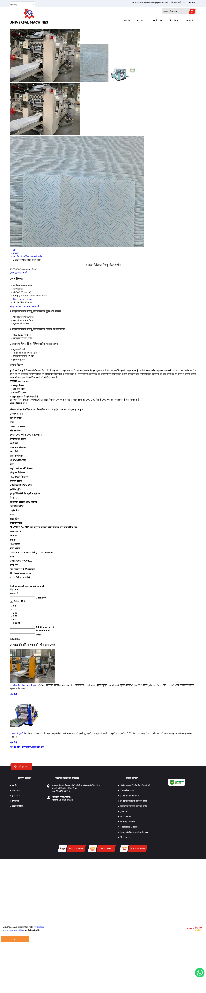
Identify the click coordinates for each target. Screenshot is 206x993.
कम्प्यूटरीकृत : (158, 685)
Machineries (125, 816)
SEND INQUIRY (18, 747)
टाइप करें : (180, 685)
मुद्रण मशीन (124, 811)
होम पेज (127, 20)
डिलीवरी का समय (20, 356)
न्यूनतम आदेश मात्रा (21, 323)
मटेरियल (16, 338)
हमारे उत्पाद (157, 20)
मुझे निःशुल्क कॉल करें (35, 747)
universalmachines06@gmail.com (150, 3)
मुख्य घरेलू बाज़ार (19, 359)
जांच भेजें (35, 306)
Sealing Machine (128, 821)
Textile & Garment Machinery (134, 832)
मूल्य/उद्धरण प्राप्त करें (18, 272)
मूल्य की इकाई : (119, 685)
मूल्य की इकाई (18, 320)
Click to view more (22, 298)
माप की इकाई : (96, 685)
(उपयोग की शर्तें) (39, 927)
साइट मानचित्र (17, 806)
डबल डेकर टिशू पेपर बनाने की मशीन (133, 806)
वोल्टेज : (141, 685)
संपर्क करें (189, 20)
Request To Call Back (21, 306)
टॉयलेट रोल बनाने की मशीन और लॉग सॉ (135, 785)
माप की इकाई (18, 316)
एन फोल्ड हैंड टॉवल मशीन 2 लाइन (23, 685)
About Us (141, 20)
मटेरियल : (48, 685)
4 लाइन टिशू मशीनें (17, 733)
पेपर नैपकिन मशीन (127, 790)
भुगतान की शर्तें (19, 349)
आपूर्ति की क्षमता (19, 352)
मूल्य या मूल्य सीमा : (71, 685)
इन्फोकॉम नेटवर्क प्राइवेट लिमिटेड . (14, 930)
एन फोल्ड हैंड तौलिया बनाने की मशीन (133, 801)
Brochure (174, 20)
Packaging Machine (129, 826)
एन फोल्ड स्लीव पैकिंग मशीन (130, 795)
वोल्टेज (16, 334)
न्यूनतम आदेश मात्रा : (19, 688)
